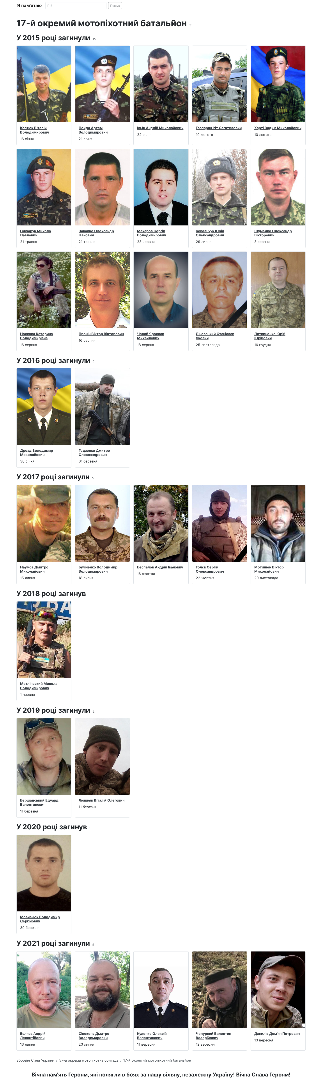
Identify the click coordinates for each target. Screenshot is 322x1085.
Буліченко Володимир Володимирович (98, 569)
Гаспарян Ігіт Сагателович (219, 128)
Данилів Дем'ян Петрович (277, 1033)
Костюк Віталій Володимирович (34, 130)
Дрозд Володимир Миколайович (36, 452)
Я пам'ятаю (29, 5)
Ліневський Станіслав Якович (215, 336)
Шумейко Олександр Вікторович (273, 233)
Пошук (115, 5)
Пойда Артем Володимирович (93, 130)
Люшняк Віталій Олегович (101, 800)
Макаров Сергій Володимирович (151, 233)
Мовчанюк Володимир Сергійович (40, 919)
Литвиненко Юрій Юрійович (269, 336)
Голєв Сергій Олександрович (210, 569)
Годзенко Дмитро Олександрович (94, 452)
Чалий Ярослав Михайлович (150, 336)
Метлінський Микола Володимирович (38, 685)
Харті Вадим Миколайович (277, 128)
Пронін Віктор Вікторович (101, 334)
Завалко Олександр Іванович (96, 233)
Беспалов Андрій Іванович (160, 567)
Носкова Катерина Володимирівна (36, 336)
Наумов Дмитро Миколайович (34, 569)
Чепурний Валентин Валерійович (213, 1035)
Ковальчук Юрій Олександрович (210, 233)
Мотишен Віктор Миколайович (269, 569)
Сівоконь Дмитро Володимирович (94, 1035)
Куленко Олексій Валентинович (152, 1035)
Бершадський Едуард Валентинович (39, 802)
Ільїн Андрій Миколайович (160, 128)
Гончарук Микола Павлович (35, 233)
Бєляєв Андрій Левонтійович (33, 1035)
